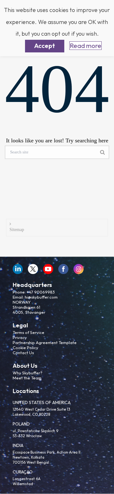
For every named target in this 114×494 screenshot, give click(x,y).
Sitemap (17, 229)
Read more (85, 46)
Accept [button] (44, 46)
